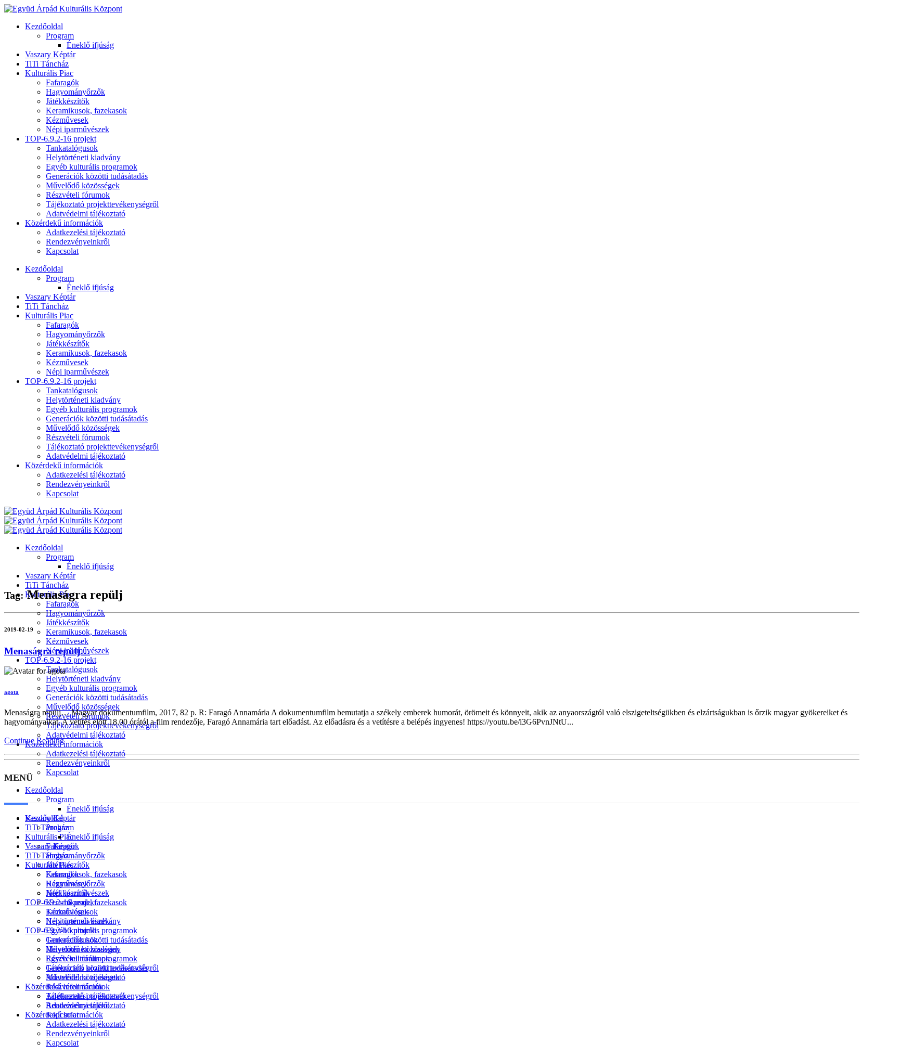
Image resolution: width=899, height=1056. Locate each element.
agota (11, 692)
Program (60, 35)
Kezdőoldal (44, 26)
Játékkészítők (67, 101)
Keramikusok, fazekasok (86, 110)
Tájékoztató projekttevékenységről (102, 204)
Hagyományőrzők (75, 91)
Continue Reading (34, 740)
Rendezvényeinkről (78, 241)
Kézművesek (67, 119)
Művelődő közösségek (83, 185)
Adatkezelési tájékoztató (85, 232)
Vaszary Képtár (50, 54)
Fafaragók (62, 82)
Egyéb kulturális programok (91, 166)
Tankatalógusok (72, 148)
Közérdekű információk (64, 222)
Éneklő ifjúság (90, 45)
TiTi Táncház (47, 63)
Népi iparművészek (77, 129)
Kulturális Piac (49, 73)
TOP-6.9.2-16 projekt (60, 138)
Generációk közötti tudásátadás (97, 176)
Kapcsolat (62, 251)
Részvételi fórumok (78, 194)
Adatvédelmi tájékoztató (85, 213)
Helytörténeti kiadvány (83, 157)
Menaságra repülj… (47, 651)
